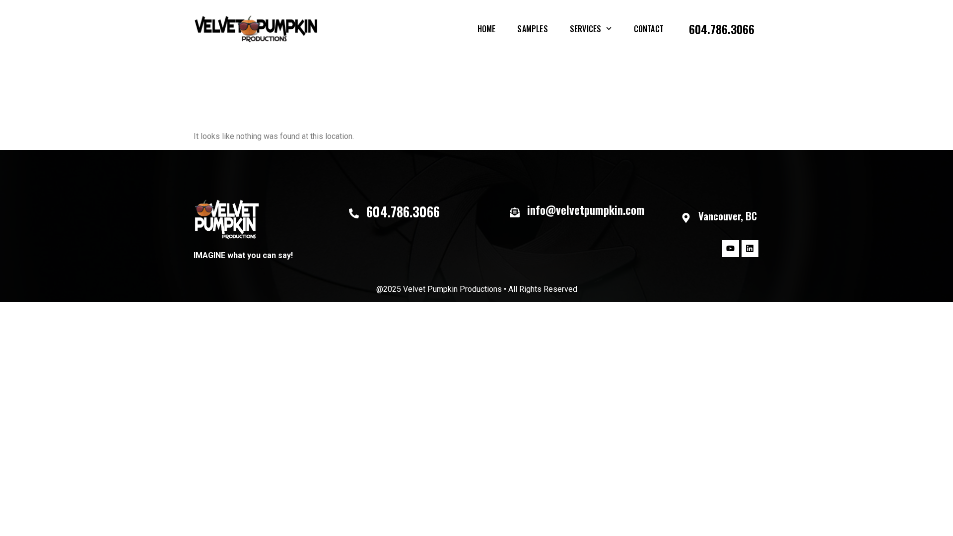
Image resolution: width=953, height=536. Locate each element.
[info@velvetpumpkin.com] (515, 212)
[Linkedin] (750, 248)
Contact (649, 29)
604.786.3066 (721, 29)
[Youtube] (730, 248)
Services (586, 29)
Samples (532, 29)
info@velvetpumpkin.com (586, 209)
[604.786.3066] (354, 213)
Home (486, 29)
